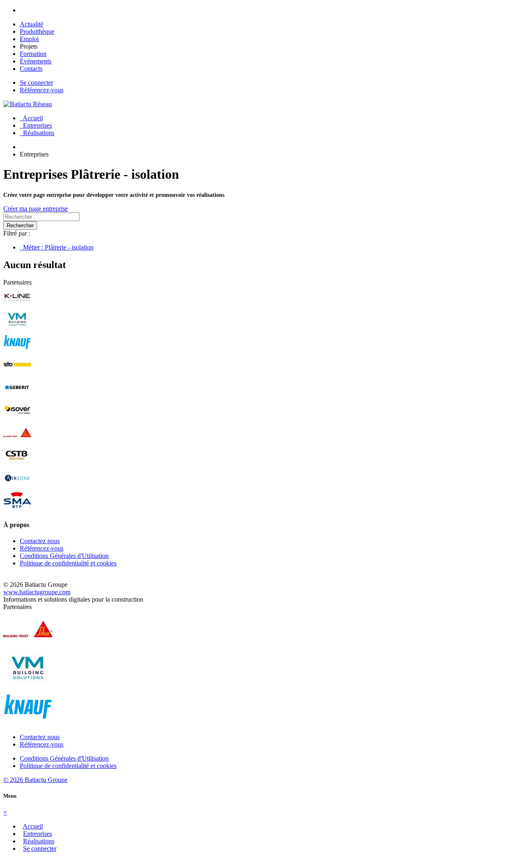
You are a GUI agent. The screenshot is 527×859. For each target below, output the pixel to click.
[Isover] (17, 418)
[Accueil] (27, 103)
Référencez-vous (41, 89)
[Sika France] (17, 440)
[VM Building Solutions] (17, 327)
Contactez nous (40, 540)
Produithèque (37, 31)
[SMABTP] (17, 508)
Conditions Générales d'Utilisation (64, 555)
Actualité (31, 24)
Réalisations (37, 132)
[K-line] (17, 304)
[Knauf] (17, 350)
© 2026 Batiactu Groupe (35, 779)
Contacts (31, 68)
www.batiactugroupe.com (36, 591)
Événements (35, 61)
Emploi (29, 38)
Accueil (31, 117)
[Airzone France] (17, 486)
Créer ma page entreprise (35, 208)
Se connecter (36, 82)
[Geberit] (17, 395)
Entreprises (36, 125)
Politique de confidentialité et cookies (68, 563)
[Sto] (17, 372)
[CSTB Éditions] (17, 463)
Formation (33, 53)
